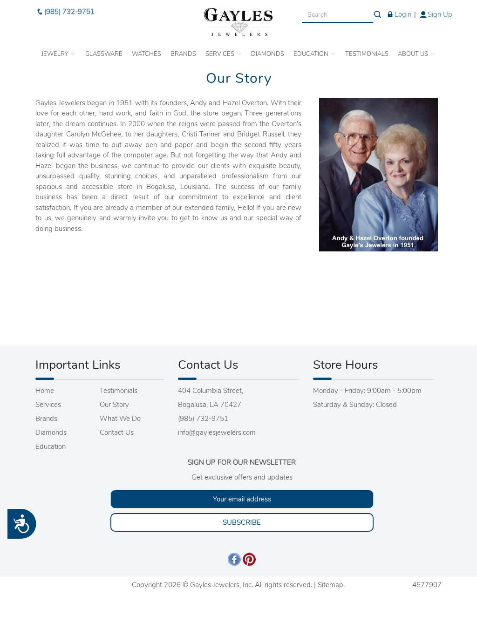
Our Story (114, 404)
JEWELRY (55, 54)
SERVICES (220, 54)
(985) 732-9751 (69, 11)
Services (48, 404)
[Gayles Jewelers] (238, 22)
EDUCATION (311, 54)
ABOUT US (413, 54)
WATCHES (146, 54)
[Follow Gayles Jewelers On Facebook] (234, 558)
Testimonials (118, 390)
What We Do (120, 418)
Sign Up (440, 14)
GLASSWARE (104, 54)
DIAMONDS (267, 54)
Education (50, 446)
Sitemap (330, 584)
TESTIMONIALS (366, 54)
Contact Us (117, 432)
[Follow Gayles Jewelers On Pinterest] (249, 558)
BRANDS (183, 54)
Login (403, 14)
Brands (46, 418)
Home (44, 390)
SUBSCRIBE (242, 522)
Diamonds (51, 432)
